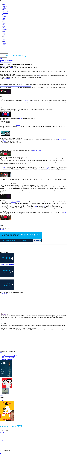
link (0, 229)
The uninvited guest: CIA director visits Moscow (5, 62)
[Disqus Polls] (33, 304)
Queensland (4, 42)
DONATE (4, 7)
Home (2, 3)
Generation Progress (8, 68)
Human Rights (4, 28)
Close (1, 451)
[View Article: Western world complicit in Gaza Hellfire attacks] (7, 276)
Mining (4, 25)
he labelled (44, 206)
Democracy (4, 16)
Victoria (4, 44)
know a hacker (18, 125)
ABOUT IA (4, 5)
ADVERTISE (4, 8)
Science (4, 21)
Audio (3, 37)
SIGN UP (1, 352)
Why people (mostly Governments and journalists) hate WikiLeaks (9, 423)
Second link (2, 229)
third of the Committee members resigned (47, 168)
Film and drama (5, 29)
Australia (4, 39)
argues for (40, 75)
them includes (64, 212)
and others (33, 100)
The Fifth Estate (35, 206)
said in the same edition (20, 143)
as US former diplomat (25, 100)
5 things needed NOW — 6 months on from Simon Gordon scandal (7, 60)
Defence (4, 18)
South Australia (4, 43)
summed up (4, 141)
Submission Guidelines (5, 13)
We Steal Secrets (27, 201)
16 (13, 66)
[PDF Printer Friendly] (16, 66)
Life (3, 27)
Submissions (3, 439)
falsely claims (20, 118)
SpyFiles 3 (27, 160)
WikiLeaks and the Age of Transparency (36, 150)
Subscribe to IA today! (2, 59)
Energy (4, 20)
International (4, 17)
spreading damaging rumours (48, 186)
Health (4, 34)
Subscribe (9, 230)
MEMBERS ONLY (5, 6)
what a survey (49, 167)
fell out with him (19, 201)
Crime (3, 32)
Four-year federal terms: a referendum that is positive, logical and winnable (10, 358)
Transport (4, 26)
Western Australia (5, 45)
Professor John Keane (2, 167)
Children (4, 31)
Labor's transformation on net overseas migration (7, 359)
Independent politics (5, 11)
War (3, 38)
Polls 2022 (4, 15)
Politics (2, 14)
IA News (4, 4)
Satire (3, 36)
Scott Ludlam (39, 169)
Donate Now (1, 400)
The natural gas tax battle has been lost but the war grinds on (8, 356)
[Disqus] (33, 322)
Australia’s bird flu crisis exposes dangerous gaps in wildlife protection (9, 355)
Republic (4, 41)
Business (3, 22)
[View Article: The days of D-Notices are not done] (7, 289)
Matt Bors (4, 68)
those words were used (13, 202)
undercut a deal (30, 169)
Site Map (3, 441)
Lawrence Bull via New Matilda (6, 78)
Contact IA (4, 9)
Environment (3, 19)
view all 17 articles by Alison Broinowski (6, 293)
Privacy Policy (4, 12)
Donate (3, 432)
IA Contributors (5, 10)
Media (3, 24)
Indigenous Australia (5, 40)
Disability (4, 33)
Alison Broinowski (3, 66)
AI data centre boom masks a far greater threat (5, 61)
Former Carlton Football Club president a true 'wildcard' (8, 357)
